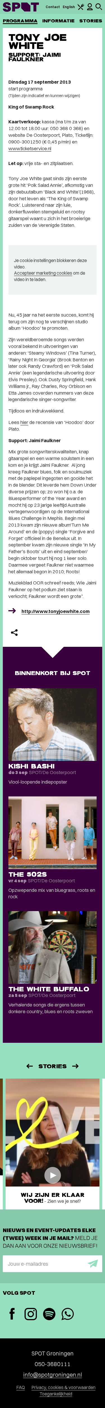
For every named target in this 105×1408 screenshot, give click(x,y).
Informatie (58, 21)
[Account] (90, 9)
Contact (53, 7)
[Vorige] (29, 1066)
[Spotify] (49, 1314)
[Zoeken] (98, 9)
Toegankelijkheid (56, 1394)
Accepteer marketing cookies (43, 273)
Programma (20, 21)
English (69, 7)
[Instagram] (30, 1314)
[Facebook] (12, 1314)
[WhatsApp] (67, 1314)
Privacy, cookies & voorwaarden (63, 1387)
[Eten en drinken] (81, 9)
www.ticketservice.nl (29, 148)
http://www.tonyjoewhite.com (56, 611)
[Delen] (14, 632)
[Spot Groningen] (21, 7)
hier (24, 422)
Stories (90, 21)
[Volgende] (76, 1066)
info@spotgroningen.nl (52, 1374)
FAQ (21, 1387)
